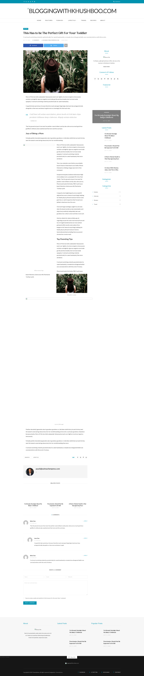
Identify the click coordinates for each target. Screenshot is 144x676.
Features (48, 20)
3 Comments (35, 40)
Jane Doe (36, 538)
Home (39, 20)
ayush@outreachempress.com (51, 40)
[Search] (114, 1)
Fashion (59, 20)
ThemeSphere (59, 672)
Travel (83, 20)
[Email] (15, 114)
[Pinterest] (15, 110)
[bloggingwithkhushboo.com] (72, 11)
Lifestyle (72, 20)
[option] (106, 106)
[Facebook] (15, 102)
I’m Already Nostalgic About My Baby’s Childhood (107, 116)
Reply (85, 521)
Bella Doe (33, 521)
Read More (107, 66)
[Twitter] (15, 106)
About (102, 20)
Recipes (93, 20)
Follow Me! (73, 657)
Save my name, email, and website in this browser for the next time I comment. (45, 598)
